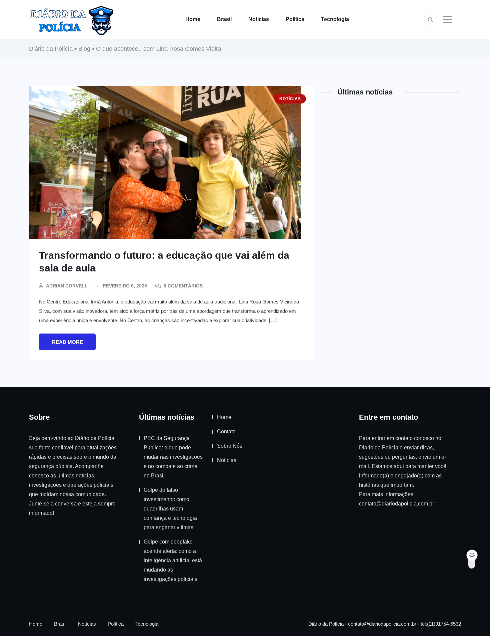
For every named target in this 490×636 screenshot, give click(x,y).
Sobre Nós (229, 446)
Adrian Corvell (67, 285)
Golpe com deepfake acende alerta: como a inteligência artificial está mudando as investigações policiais (173, 560)
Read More (67, 342)
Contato (226, 431)
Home (192, 19)
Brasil (224, 19)
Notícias (258, 19)
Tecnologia (335, 19)
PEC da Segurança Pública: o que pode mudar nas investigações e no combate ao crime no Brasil (173, 456)
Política (295, 19)
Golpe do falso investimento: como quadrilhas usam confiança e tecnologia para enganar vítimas (170, 508)
